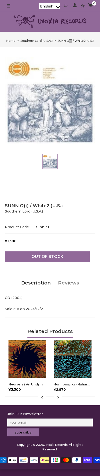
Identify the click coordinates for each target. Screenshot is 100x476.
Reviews (68, 283)
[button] (49, 6)
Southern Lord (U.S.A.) (24, 211)
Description (36, 283)
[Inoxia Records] (50, 21)
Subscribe (23, 432)
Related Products (50, 331)
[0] (90, 6)
